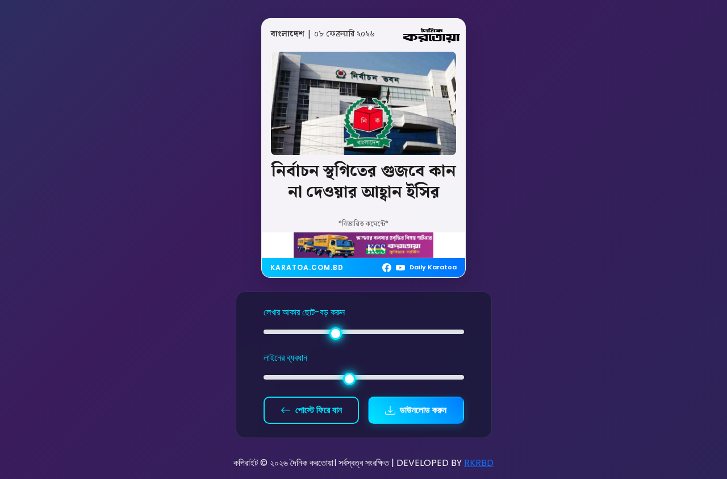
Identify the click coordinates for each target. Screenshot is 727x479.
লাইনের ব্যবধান (285, 357)
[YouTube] (400, 267)
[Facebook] (386, 267)
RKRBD (479, 462)
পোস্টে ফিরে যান (318, 409)
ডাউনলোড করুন (423, 409)
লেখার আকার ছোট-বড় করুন (304, 312)
